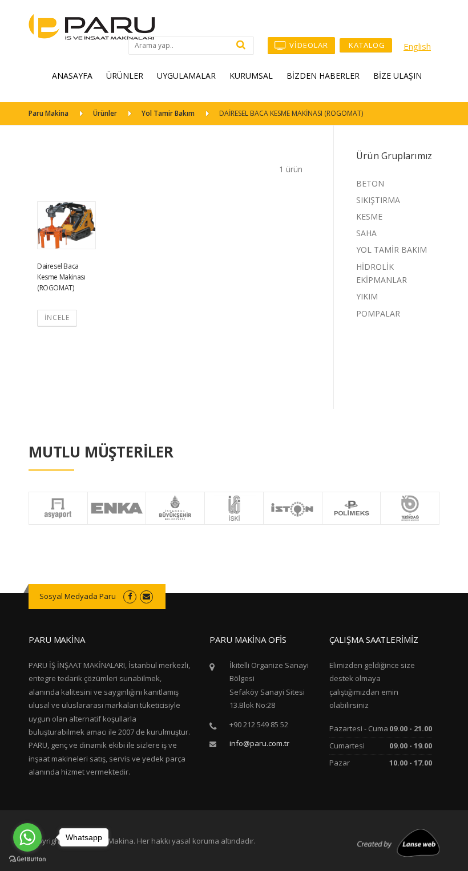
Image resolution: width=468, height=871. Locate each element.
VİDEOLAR (307, 45)
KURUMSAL (251, 75)
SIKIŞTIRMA (378, 200)
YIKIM (367, 296)
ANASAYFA (72, 75)
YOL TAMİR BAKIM (391, 249)
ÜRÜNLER (124, 75)
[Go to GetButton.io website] (27, 859)
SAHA (366, 233)
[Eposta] (146, 596)
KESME (369, 216)
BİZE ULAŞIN (397, 75)
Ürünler (105, 113)
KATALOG (365, 45)
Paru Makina (48, 113)
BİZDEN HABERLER (323, 75)
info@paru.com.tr (259, 743)
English (417, 46)
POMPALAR (378, 313)
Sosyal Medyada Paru (77, 596)
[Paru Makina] (92, 26)
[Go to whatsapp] (27, 837)
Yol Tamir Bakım (168, 113)
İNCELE (57, 317)
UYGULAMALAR (186, 75)
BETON (370, 183)
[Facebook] (129, 596)
